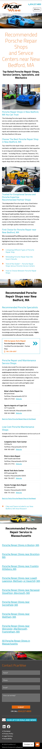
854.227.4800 (35, 4)
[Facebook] (8, 726)
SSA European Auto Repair (15, 341)
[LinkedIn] (4, 726)
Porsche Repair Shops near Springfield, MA (16, 603)
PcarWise (12, 7)
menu (37, 9)
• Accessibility (7, 738)
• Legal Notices (7, 736)
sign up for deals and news (21, 720)
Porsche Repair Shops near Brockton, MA (21, 555)
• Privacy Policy (7, 733)
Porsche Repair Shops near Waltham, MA (16, 615)
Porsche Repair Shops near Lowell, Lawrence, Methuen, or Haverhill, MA (21, 579)
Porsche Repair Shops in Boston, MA (20, 545)
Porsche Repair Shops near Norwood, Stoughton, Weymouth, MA (21, 591)
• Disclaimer (6, 731)
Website (19, 399)
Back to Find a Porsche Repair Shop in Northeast (19, 419)
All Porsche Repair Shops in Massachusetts (16, 642)
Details (35, 343)
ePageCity (19, 747)
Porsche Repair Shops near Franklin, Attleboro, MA (20, 567)
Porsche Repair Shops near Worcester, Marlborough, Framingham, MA (16, 628)
